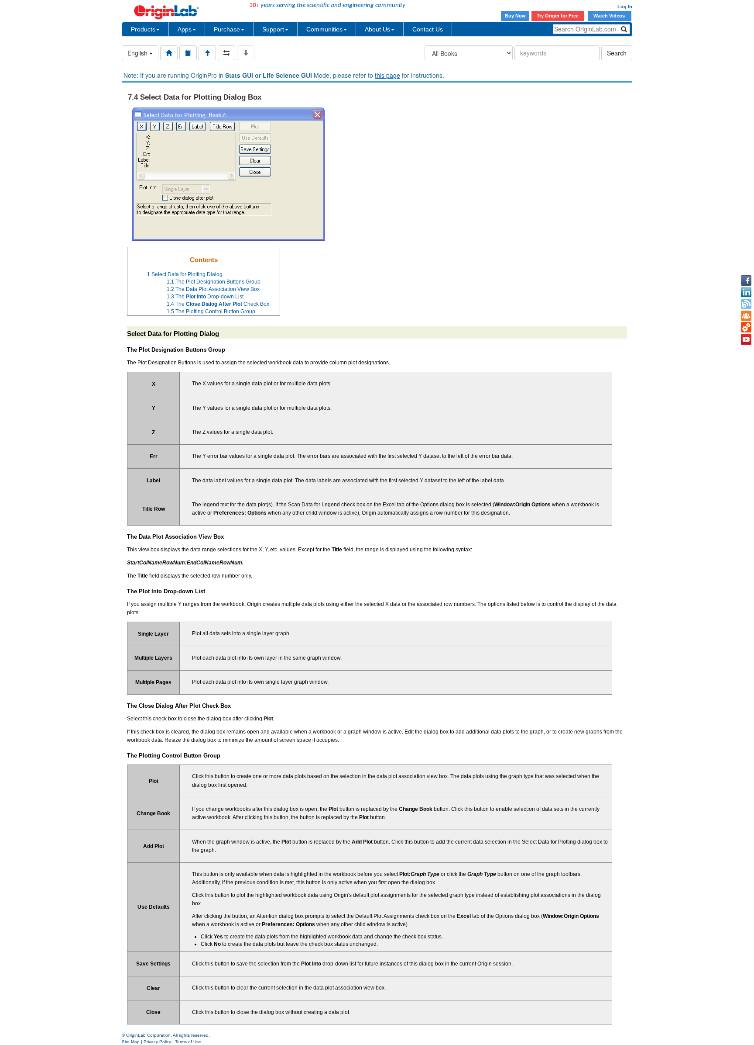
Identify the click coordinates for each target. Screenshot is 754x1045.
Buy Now (515, 15)
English (138, 52)
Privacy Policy (157, 1041)
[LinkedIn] (746, 292)
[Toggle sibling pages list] (226, 52)
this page (387, 75)
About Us (377, 29)
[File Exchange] (746, 327)
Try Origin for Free (558, 15)
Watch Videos (609, 15)
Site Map (131, 1041)
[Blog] (746, 304)
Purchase (227, 29)
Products (143, 29)
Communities (324, 29)
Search (617, 52)
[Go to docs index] (169, 52)
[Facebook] (746, 280)
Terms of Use (188, 1041)
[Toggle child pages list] (245, 52)
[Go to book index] (188, 52)
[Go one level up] (207, 52)
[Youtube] (746, 339)
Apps (185, 29)
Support (273, 29)
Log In (624, 6)
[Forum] (746, 316)
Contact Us (427, 29)
